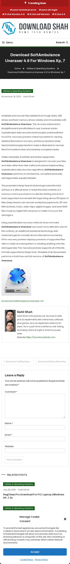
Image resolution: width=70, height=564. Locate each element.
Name (9, 423)
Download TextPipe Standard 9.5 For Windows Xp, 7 (20, 361)
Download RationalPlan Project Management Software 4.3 (53, 361)
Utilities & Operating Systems (17, 91)
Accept (35, 552)
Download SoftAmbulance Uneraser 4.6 (22, 301)
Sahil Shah (28, 96)
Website (9, 446)
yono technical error (24, 9)
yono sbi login (49, 9)
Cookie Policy (26, 559)
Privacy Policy (41, 559)
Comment (11, 391)
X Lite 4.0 (60, 14)
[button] (65, 519)
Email (8, 434)
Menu (9, 42)
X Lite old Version (39, 14)
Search (60, 42)
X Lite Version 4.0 (15, 14)
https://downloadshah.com (40, 337)
